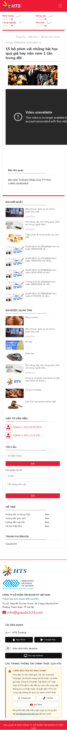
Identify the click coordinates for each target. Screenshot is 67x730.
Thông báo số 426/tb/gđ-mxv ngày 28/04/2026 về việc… (40, 283)
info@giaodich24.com (27, 713)
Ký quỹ (28, 341)
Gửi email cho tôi (14, 470)
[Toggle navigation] (60, 6)
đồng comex (31, 317)
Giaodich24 (11, 543)
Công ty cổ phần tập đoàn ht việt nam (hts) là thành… (42, 379)
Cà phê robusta (33, 389)
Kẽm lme (29, 353)
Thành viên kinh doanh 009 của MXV (20, 598)
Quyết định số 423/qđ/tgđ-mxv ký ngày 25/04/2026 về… (42, 248)
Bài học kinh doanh (50, 36)
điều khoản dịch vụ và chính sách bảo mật (40, 210)
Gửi (33, 463)
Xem (47, 514)
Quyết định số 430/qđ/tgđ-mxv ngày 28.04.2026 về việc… (40, 271)
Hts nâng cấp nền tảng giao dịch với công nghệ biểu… (42, 223)
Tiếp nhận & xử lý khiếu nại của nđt (42, 236)
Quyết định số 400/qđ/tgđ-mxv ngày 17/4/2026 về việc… (40, 295)
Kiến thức (33, 36)
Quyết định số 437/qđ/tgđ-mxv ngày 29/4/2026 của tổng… (40, 259)
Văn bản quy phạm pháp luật (40, 401)
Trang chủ (21, 36)
